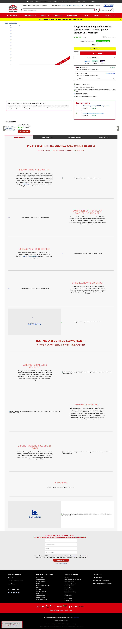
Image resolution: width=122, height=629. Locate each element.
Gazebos (38, 589)
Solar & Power (72, 15)
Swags (38, 583)
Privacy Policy (84, 555)
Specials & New (12, 15)
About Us (10, 577)
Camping (57, 15)
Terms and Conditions (70, 592)
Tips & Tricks (109, 15)
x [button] (21, 622)
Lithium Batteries (40, 581)
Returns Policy (68, 588)
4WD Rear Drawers (41, 591)
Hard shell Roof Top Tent (42, 585)
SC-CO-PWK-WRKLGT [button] (110, 37)
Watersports (39, 593)
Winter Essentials (40, 597)
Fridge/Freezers (29, 15)
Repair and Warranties (71, 584)
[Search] (95, 10)
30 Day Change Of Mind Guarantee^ (40, 1)
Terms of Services (74, 555)
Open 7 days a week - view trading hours (72, 5)
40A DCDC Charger (34, 256)
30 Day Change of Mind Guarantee (102, 583)
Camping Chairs (40, 595)
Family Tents (39, 577)
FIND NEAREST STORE (111, 73)
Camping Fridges (40, 579)
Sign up (63, 19)
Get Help (67, 577)
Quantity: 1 (86, 108)
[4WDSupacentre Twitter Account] (16, 593)
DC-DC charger (26, 184)
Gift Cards (98, 5)
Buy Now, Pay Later (91, 1)
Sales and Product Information (73, 579)
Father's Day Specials (42, 599)
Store (99, 78)
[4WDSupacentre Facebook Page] (11, 593)
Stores (95, 15)
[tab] (19, 137)
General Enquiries (69, 586)
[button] (104, 37)
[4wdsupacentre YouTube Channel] (8, 593)
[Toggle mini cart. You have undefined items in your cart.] (112, 10)
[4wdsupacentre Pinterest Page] (19, 593)
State (80, 78)
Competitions (68, 600)
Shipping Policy (69, 590)
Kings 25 (25, 256)
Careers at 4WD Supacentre (15, 581)
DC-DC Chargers (13, 23)
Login (68, 19)
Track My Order (91, 5)
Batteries (44, 15)
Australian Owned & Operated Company (63, 1)
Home (6, 23)
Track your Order (69, 582)
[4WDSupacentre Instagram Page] (14, 593)
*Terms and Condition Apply (61, 563)
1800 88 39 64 (26, 5)
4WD (85, 15)
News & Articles (12, 584)
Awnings (38, 587)
